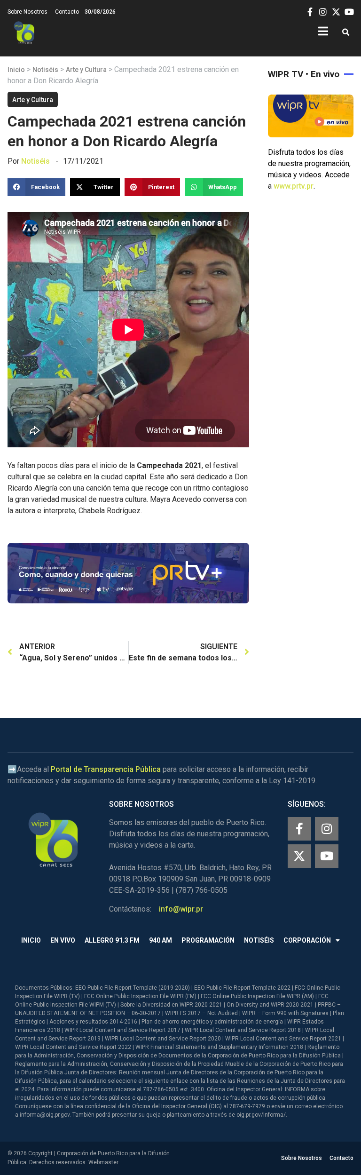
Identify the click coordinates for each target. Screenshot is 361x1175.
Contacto (67, 11)
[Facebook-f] (299, 829)
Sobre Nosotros (27, 11)
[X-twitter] (299, 856)
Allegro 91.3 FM (112, 940)
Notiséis (45, 69)
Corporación (307, 940)
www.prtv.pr (294, 186)
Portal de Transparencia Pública (106, 769)
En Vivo (62, 940)
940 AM (160, 940)
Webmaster (103, 1162)
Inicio (16, 69)
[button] (345, 32)
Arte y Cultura (86, 69)
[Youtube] (326, 856)
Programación (208, 940)
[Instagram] (326, 829)
